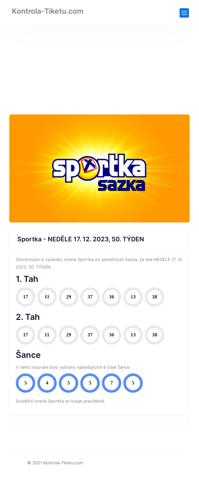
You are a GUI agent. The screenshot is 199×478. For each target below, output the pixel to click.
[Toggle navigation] (184, 13)
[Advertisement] (99, 63)
